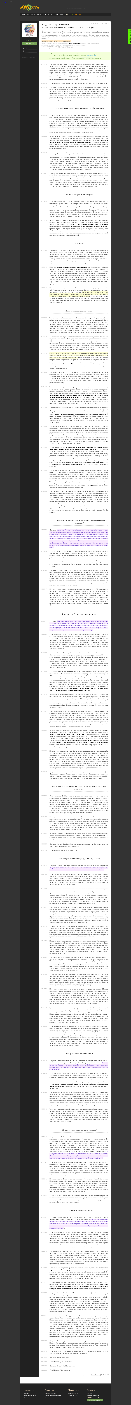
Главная (23, 14)
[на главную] (29, 10)
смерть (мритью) (47, 41)
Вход (71, 14)
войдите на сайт (91, 55)
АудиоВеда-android (73, 1393)
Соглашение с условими (30, 1398)
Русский (7, 2)
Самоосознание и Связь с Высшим (63, 27)
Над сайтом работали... (30, 1395)
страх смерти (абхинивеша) (62, 41)
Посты (44, 14)
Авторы (39, 14)
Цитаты (25, 51)
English (2, 2)
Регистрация (78, 14)
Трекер (61, 14)
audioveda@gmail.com (93, 1395)
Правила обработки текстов (52, 1398)
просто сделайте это (87, 57)
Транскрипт (26, 48)
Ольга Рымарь (95, 1375)
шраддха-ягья (62, 945)
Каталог (33, 14)
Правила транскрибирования (53, 1395)
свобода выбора (62, 397)
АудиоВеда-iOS (72, 1395)
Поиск (66, 14)
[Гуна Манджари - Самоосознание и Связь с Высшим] (29, 37)
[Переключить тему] (11, 1)
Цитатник (50, 14)
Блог (28, 14)
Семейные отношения (74, 43)
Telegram (89, 1393)
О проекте (26, 1393)
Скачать (30, 43)
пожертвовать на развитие (95, 1400)
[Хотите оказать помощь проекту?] (129, 36)
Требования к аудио (50, 1393)
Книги (56, 14)
